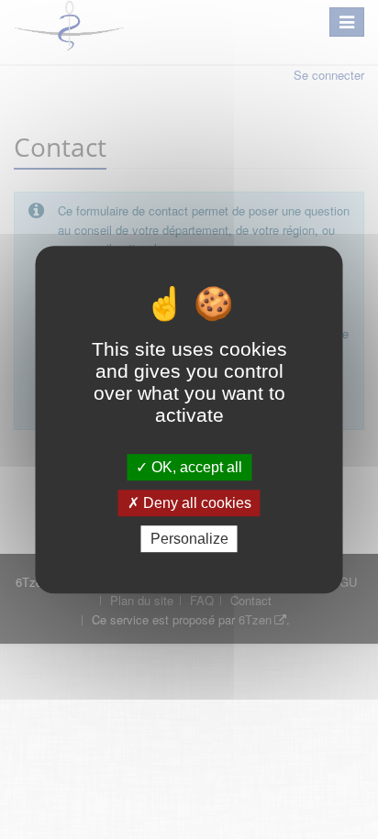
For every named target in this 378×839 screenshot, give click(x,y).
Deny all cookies (195, 503)
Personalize (189, 538)
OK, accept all (195, 467)
